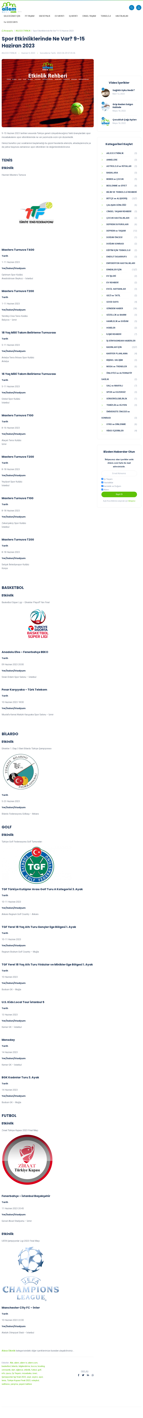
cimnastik (6, 1370)
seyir (29, 1377)
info (3, 1373)
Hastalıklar (108, 482)
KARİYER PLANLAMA (117, 353)
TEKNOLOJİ (106, 16)
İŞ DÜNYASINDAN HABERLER (120, 341)
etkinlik (27, 1370)
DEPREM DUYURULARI (117, 224)
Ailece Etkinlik (8, 1350)
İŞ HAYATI (73, 16)
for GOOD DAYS (11, 22)
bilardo (15, 1366)
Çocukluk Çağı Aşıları (125, 119)
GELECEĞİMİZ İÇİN (12, 16)
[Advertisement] (119, 52)
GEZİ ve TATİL (113, 295)
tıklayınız (131, 501)
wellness (6, 1384)
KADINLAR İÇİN (114, 347)
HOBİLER (110, 328)
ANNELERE (111, 160)
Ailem (106, 489)
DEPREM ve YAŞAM (116, 231)
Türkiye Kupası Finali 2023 (18, 1380)
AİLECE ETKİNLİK (23, 31)
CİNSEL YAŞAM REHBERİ (118, 211)
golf (39, 1370)
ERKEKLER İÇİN (113, 269)
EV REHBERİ (112, 282)
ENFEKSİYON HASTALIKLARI (120, 263)
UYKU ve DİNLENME (116, 424)
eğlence (19, 1370)
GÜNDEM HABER (114, 308)
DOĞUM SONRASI (115, 243)
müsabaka (26, 1373)
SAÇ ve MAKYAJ (114, 385)
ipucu (8, 1373)
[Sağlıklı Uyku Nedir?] (105, 93)
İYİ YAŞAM (29, 16)
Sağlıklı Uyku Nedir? (124, 90)
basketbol (6, 1366)
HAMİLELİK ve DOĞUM (117, 321)
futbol (34, 1370)
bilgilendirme (24, 1366)
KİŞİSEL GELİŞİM (114, 360)
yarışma (14, 1384)
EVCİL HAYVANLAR (116, 289)
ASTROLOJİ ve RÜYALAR (118, 166)
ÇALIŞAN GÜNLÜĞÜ (116, 205)
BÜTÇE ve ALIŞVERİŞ (116, 198)
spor (41, 1377)
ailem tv (23, 1362)
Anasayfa (8, 31)
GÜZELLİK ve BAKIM (116, 315)
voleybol (35, 1380)
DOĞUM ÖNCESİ (114, 237)
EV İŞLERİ (111, 276)
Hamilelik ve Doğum (112, 486)
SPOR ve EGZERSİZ (116, 392)
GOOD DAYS (112, 302)
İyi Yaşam (16, 1373)
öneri (34, 1373)
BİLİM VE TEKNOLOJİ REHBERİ (121, 192)
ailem (16, 1362)
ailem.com (33, 1362)
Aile (11, 1362)
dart (13, 1370)
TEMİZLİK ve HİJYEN (116, 405)
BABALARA (112, 172)
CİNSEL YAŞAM (89, 16)
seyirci (35, 1377)
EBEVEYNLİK (44, 16)
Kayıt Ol (119, 494)
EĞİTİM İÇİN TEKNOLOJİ (118, 250)
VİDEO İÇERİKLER (115, 430)
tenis (4, 1380)
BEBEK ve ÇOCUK (115, 179)
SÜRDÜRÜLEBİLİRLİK (116, 398)
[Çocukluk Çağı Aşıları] (105, 122)
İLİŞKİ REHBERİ (113, 334)
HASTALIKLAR (122, 16)
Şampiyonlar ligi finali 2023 (14, 1377)
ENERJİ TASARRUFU (116, 256)
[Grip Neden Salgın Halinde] (105, 107)
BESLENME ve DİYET (116, 185)
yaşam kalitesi (25, 1384)
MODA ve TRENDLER (116, 366)
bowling (41, 1366)
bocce (34, 1366)
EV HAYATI (59, 16)
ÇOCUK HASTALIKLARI (117, 218)
